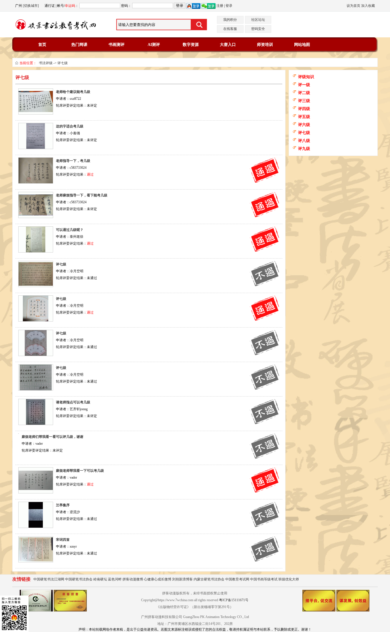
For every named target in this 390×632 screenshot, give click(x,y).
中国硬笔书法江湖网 (48, 579)
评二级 (304, 93)
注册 (219, 6)
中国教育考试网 (237, 579)
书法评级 (46, 63)
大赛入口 (228, 44)
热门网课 (79, 44)
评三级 (304, 101)
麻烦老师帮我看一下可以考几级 (80, 471)
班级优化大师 (288, 579)
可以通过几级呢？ (69, 230)
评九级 (304, 149)
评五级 (304, 117)
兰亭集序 (63, 505)
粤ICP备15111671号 (233, 600)
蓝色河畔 (115, 579)
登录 (229, 6)
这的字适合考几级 (69, 126)
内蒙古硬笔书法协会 (209, 579)
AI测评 (154, 44)
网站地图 (302, 44)
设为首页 (353, 6)
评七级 (62, 63)
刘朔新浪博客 (182, 579)
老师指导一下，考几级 (73, 161)
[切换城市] (31, 6)
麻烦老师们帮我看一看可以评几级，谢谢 (52, 437)
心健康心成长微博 (157, 579)
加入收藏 (368, 6)
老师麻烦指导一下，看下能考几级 (81, 195)
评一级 (304, 85)
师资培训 (265, 44)
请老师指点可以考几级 (73, 402)
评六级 (304, 125)
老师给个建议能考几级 (73, 92)
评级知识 (306, 77)
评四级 (304, 109)
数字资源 (191, 44)
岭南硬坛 (100, 579)
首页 (42, 44)
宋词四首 (63, 540)
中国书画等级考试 (264, 579)
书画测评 (116, 44)
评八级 (304, 141)
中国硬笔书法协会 (79, 579)
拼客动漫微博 (132, 579)
